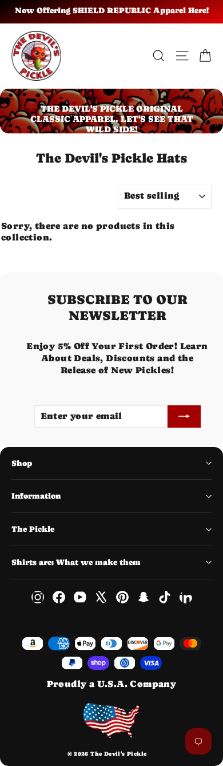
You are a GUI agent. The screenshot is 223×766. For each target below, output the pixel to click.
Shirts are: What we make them (76, 562)
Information (36, 495)
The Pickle (32, 529)
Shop (21, 463)
